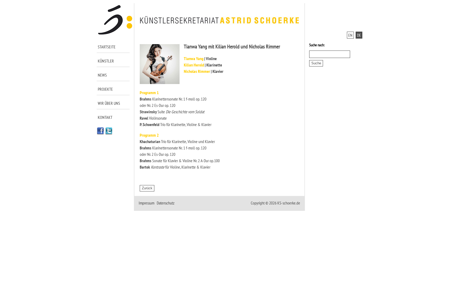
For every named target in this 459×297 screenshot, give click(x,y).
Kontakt (105, 117)
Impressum (146, 203)
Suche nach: (317, 45)
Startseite (107, 46)
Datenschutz (166, 203)
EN (350, 35)
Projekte (105, 89)
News (102, 75)
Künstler (106, 61)
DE (359, 35)
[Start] (115, 33)
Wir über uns (109, 103)
